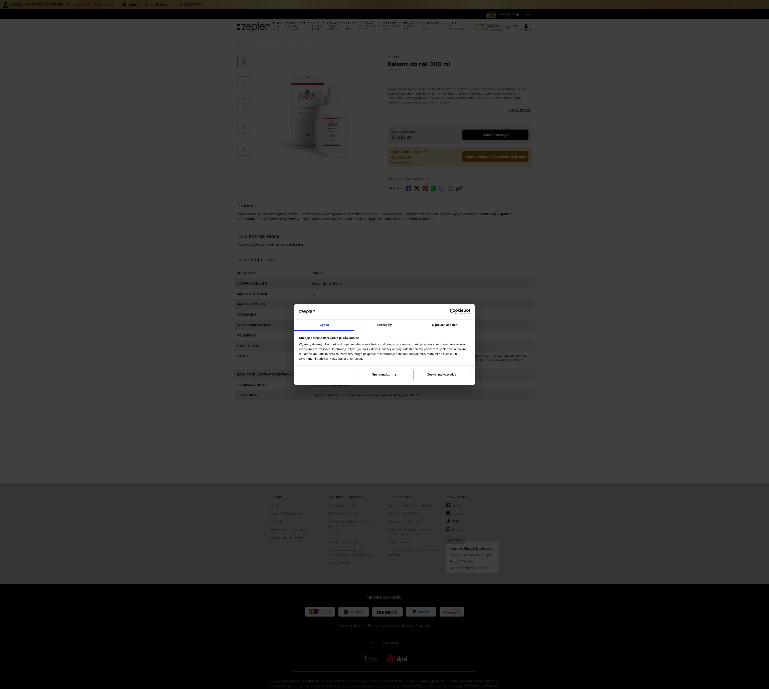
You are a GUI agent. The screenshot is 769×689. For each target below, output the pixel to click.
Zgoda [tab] (324, 324)
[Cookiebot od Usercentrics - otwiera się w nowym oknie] (452, 312)
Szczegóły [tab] (384, 324)
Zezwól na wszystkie (441, 374)
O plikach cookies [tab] (444, 324)
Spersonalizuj (381, 374)
